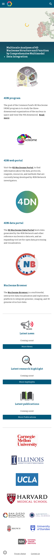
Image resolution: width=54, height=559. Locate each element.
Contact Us (35, 554)
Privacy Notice (20, 554)
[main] (27, 52)
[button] (3, 4)
